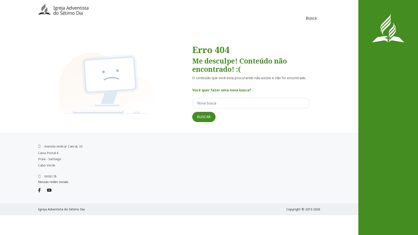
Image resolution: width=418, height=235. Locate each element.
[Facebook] (42, 190)
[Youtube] (52, 190)
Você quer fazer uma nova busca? (221, 90)
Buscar (204, 116)
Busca (311, 18)
